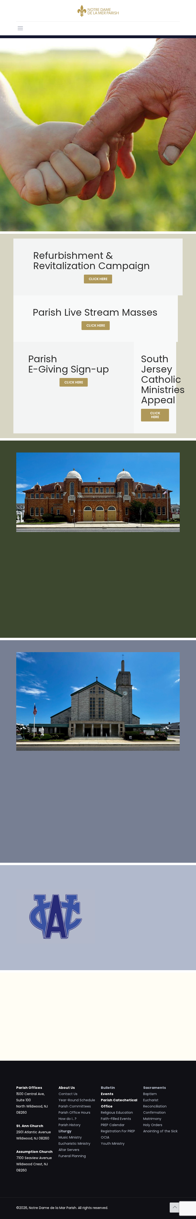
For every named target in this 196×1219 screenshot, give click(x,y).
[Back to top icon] (175, 1208)
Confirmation (154, 1112)
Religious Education (117, 1112)
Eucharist (150, 1100)
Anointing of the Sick (160, 1131)
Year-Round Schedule (77, 1100)
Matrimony (152, 1118)
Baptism (150, 1093)
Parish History (70, 1125)
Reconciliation (155, 1106)
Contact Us (68, 1093)
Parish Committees (75, 1106)
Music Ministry (70, 1137)
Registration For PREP (118, 1131)
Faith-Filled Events (116, 1118)
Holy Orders (152, 1125)
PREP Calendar (113, 1125)
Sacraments (154, 1087)
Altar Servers (69, 1149)
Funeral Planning (72, 1156)
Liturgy (65, 1131)
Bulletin (108, 1087)
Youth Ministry (113, 1143)
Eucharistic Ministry (74, 1143)
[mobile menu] (20, 28)
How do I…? (67, 1118)
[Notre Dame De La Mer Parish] (98, 10)
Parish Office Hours (74, 1112)
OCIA (105, 1137)
